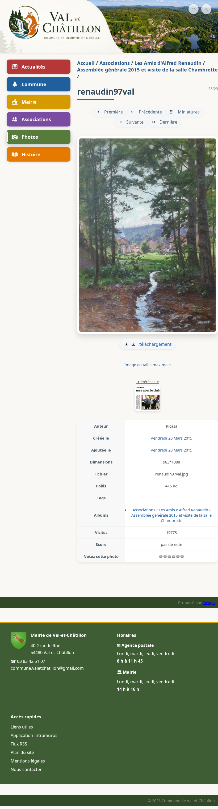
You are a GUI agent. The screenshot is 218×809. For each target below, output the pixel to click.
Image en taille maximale (147, 364)
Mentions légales (28, 761)
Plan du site (22, 752)
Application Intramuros (34, 735)
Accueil (86, 63)
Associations (114, 63)
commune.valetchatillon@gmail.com (47, 668)
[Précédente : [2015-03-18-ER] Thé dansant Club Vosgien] (147, 395)
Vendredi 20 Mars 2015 (171, 438)
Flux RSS (19, 744)
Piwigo (209, 602)
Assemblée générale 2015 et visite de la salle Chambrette (147, 69)
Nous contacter (26, 769)
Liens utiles (22, 727)
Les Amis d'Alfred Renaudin (168, 63)
